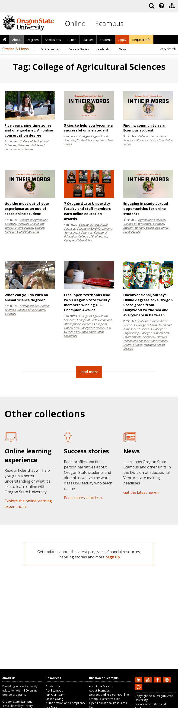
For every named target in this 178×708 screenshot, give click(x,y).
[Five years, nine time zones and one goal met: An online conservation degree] (30, 119)
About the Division (101, 686)
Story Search (167, 49)
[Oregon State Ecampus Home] (91, 23)
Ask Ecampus (54, 690)
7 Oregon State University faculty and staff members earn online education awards (87, 211)
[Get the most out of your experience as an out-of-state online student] (30, 197)
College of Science (92, 328)
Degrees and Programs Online (109, 695)
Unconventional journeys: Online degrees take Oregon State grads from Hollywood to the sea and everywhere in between (148, 304)
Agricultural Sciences (151, 220)
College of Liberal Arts (78, 240)
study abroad (131, 232)
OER (108, 328)
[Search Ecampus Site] (151, 6)
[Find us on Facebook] (158, 679)
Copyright (141, 696)
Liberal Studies (132, 345)
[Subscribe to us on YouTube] (148, 679)
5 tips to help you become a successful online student (88, 128)
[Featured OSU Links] (161, 6)
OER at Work (72, 332)
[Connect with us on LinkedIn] (139, 679)
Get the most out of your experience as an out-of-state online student (27, 208)
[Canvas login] (138, 690)
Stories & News (15, 48)
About (16, 40)
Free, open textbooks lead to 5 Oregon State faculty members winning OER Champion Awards (87, 302)
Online (75, 23)
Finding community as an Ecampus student (144, 128)
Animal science (29, 306)
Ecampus (109, 23)
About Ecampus (99, 690)
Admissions (53, 40)
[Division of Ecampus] (171, 6)
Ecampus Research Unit (104, 699)
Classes (88, 40)
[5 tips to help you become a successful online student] (89, 119)
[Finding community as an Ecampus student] (148, 119)
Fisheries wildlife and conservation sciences (24, 147)
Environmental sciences (138, 337)
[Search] (151, 6)
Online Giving (54, 699)
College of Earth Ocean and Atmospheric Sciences (88, 230)
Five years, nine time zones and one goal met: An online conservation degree (29, 130)
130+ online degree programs (20, 693)
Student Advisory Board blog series (24, 230)
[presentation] (161, 6)
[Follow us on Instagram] (167, 679)
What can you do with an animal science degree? (26, 297)
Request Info (141, 40)
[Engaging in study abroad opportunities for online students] (148, 197)
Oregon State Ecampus (17, 702)
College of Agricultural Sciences (143, 224)
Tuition (71, 40)
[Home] (4, 40)
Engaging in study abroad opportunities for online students (145, 208)
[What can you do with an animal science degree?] (30, 288)
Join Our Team (55, 695)
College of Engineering (92, 236)
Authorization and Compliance (66, 703)
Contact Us (53, 686)
